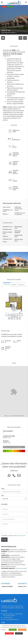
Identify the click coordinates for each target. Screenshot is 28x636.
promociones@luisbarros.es (10, 619)
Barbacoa (5, 236)
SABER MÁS (18, 633)
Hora (2, 495)
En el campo (10, 6)
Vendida (4, 6)
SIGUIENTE (22, 583)
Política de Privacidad (19, 535)
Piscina (5, 241)
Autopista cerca (7, 229)
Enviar (4, 539)
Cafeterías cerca (7, 239)
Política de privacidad (21, 568)
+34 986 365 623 (8, 617)
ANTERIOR (5, 583)
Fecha (2, 488)
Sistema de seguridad (17, 231)
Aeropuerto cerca (7, 226)
